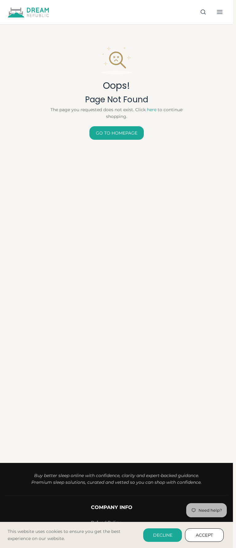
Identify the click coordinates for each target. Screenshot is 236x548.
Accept (204, 535)
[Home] (28, 12)
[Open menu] (220, 12)
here (151, 109)
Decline (162, 535)
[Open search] (203, 12)
